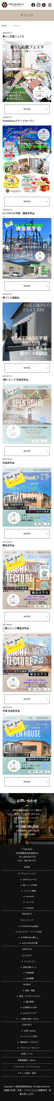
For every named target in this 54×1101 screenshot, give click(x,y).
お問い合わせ (30, 1031)
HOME (4, 26)
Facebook (30, 896)
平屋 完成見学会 (11, 711)
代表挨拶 (30, 973)
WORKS (27, 984)
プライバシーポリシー (30, 1048)
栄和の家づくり (30, 967)
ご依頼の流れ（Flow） (30, 1019)
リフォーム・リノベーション (27, 1067)
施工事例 (30, 1002)
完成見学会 (9, 463)
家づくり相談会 (11, 297)
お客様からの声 (30, 1007)
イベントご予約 (30, 1036)
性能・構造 (30, 991)
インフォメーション (27, 873)
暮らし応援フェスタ (13, 36)
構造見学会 (9, 545)
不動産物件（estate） (28, 1060)
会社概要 (30, 978)
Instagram (30, 908)
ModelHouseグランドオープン (18, 121)
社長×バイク (27, 1054)
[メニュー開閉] (49, 4)
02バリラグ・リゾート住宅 (30, 932)
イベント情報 (30, 891)
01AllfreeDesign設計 (30, 926)
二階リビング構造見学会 (16, 628)
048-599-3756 (29, 826)
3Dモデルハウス (30, 880)
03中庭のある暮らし (30, 937)
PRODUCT (27, 914)
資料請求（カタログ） (30, 1042)
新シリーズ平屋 (30, 885)
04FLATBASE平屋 (30, 943)
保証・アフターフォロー (30, 996)
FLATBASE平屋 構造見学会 (19, 213)
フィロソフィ (30, 962)
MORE (27, 109)
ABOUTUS (27, 949)
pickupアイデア (30, 1013)
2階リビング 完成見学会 (15, 379)
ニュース (30, 902)
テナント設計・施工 (27, 1073)
